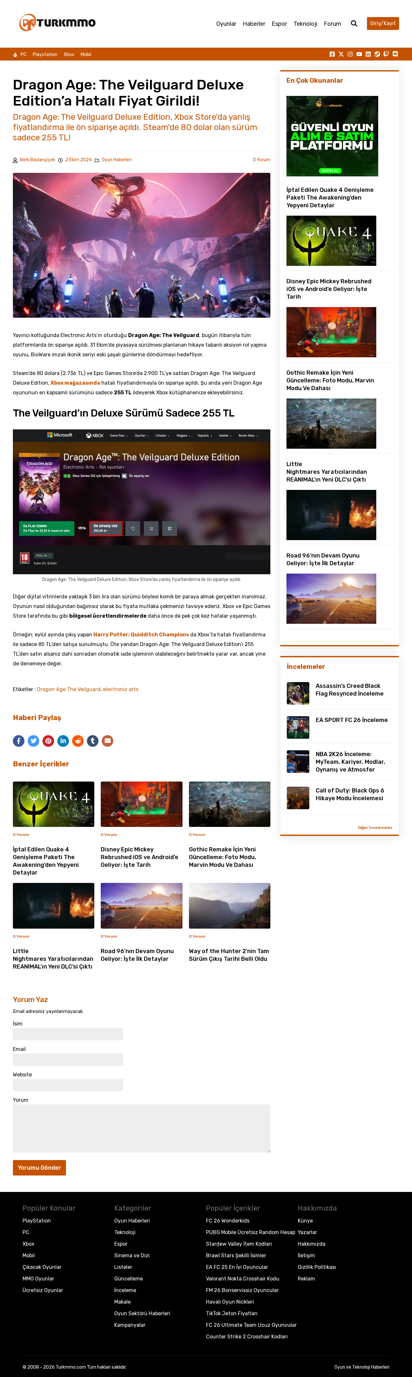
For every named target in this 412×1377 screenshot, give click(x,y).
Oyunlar (226, 23)
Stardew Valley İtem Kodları (239, 1244)
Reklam (306, 1279)
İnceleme (125, 1290)
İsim (18, 1023)
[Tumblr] (92, 741)
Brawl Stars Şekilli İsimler (236, 1255)
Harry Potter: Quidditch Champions (141, 635)
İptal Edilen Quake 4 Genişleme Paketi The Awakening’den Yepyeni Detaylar (330, 197)
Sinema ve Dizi (132, 1255)
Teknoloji (305, 23)
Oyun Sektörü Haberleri (142, 1313)
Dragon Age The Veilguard (68, 689)
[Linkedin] (368, 54)
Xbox (69, 54)
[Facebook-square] (332, 54)
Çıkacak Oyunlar (42, 1267)
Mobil (86, 54)
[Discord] (395, 54)
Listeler (123, 1267)
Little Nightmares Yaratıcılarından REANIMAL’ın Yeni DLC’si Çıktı (53, 959)
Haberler (254, 23)
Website (22, 1074)
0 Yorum (261, 160)
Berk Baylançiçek (37, 160)
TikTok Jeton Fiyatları (232, 1313)
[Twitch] (386, 54)
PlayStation (37, 1221)
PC (23, 54)
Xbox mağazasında (75, 383)
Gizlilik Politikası (317, 1267)
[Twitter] (33, 741)
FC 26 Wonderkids (227, 1221)
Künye (305, 1221)
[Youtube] (359, 54)
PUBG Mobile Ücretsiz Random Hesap (250, 1232)
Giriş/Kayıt (383, 23)
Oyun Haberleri (117, 160)
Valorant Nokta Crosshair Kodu (242, 1279)
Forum (332, 23)
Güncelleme (128, 1279)
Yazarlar (307, 1232)
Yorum (20, 1100)
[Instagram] (350, 54)
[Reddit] (78, 741)
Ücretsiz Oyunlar (43, 1290)
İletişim (306, 1255)
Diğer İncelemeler (375, 827)
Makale (122, 1302)
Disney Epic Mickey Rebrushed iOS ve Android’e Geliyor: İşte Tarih (139, 857)
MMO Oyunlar (38, 1279)
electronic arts (120, 689)
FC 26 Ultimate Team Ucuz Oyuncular (251, 1325)
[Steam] (377, 54)
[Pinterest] (48, 741)
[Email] (107, 741)
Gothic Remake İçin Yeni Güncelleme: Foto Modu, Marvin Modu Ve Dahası (222, 857)
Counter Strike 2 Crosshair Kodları (247, 1337)
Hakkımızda (311, 1244)
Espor (279, 23)
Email (19, 1049)
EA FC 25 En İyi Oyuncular (237, 1267)
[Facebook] (18, 741)
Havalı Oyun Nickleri (230, 1302)
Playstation (45, 54)
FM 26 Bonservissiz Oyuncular (242, 1290)
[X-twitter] (341, 54)
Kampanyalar (129, 1325)
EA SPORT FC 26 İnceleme (352, 720)
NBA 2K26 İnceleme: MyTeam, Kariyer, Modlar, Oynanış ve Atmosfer (350, 762)
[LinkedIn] (63, 741)
